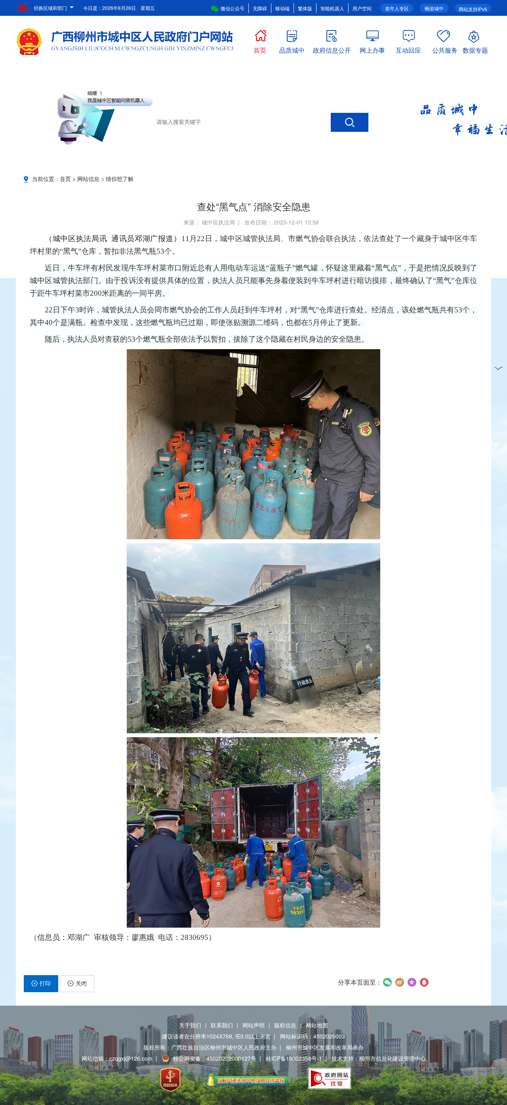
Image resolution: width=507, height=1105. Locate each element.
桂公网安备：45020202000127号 (214, 1058)
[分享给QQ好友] (424, 982)
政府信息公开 (332, 48)
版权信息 (285, 1025)
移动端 (282, 8)
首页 (260, 48)
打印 (45, 983)
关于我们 (190, 1025)
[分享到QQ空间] (412, 982)
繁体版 (305, 8)
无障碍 (260, 8)
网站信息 (88, 179)
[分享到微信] (387, 982)
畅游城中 (434, 8)
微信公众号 (232, 8)
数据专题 (475, 48)
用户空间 (362, 8)
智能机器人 (332, 8)
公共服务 (444, 48)
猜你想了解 (119, 179)
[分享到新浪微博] (399, 982)
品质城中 (292, 48)
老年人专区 (397, 8)
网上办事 (372, 48)
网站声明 (253, 1025)
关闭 (81, 983)
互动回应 (408, 48)
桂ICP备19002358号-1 (294, 1058)
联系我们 (222, 1025)
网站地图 (317, 1025)
